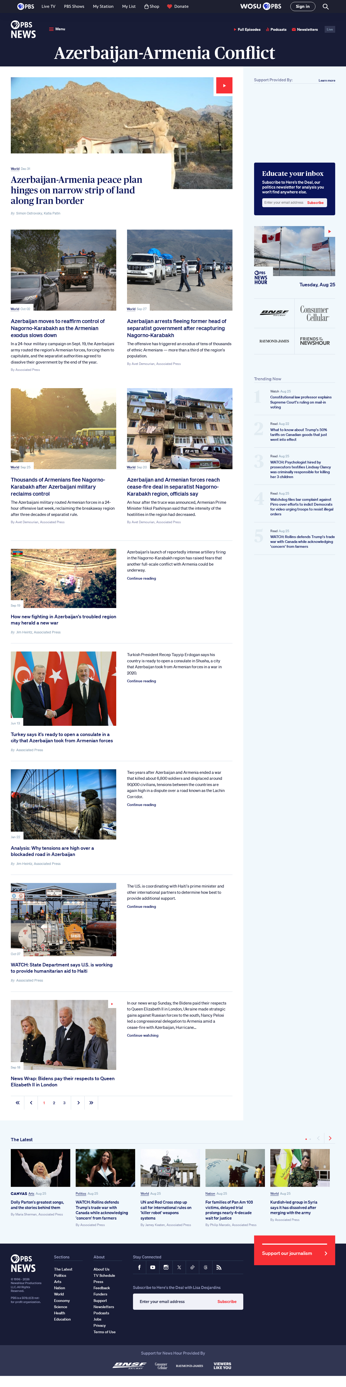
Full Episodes (249, 29)
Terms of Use (105, 1331)
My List (129, 6)
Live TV (48, 6)
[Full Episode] (294, 251)
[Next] (329, 1138)
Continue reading (141, 578)
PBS (25, 6)
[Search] (325, 7)
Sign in (303, 6)
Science (60, 1306)
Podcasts (279, 29)
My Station (103, 6)
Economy (62, 1300)
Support (100, 1300)
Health (59, 1313)
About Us (101, 1269)
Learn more (327, 80)
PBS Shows (74, 6)
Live (330, 29)
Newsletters (307, 29)
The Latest (22, 1139)
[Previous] (318, 1138)
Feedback (102, 1287)
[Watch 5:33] (63, 1035)
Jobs (97, 1319)
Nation (210, 1193)
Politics (81, 1193)
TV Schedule (104, 1275)
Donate (181, 6)
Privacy (100, 1325)
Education (62, 1319)
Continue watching (142, 1035)
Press (98, 1281)
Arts (31, 1193)
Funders (100, 1294)
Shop (154, 6)
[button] (260, 6)
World (15, 168)
